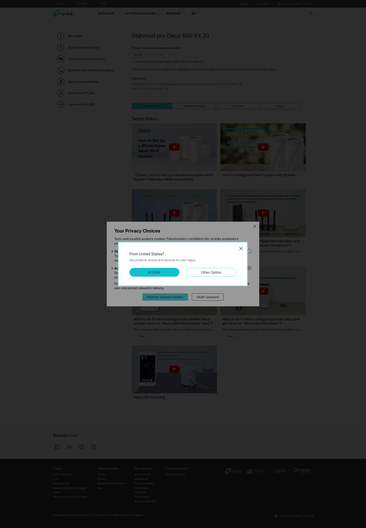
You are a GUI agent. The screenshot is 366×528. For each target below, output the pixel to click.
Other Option (211, 272)
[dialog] (183, 264)
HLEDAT (154, 272)
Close (241, 248)
